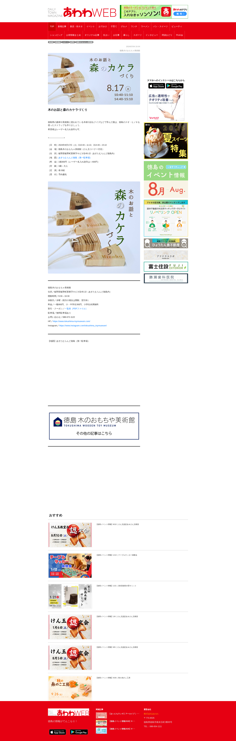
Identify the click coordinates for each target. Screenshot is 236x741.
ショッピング (56, 35)
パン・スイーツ (160, 26)
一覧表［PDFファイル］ (76, 308)
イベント (90, 26)
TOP (52, 26)
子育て (114, 26)
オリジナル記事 (92, 35)
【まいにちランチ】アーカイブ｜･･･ (124, 714)
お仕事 (116, 35)
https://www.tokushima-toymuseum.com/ (71, 321)
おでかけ (103, 26)
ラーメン (145, 26)
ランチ (134, 26)
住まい (106, 35)
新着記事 (62, 26)
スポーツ (137, 35)
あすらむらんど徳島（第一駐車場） (75, 158)
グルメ (124, 26)
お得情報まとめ (73, 35)
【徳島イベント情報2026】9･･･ (122, 721)
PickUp (179, 35)
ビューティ (177, 26)
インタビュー (152, 35)
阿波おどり (167, 35)
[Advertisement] (94, 479)
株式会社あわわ (151, 714)
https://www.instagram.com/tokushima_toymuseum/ (83, 325)
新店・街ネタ (76, 26)
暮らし (126, 35)
